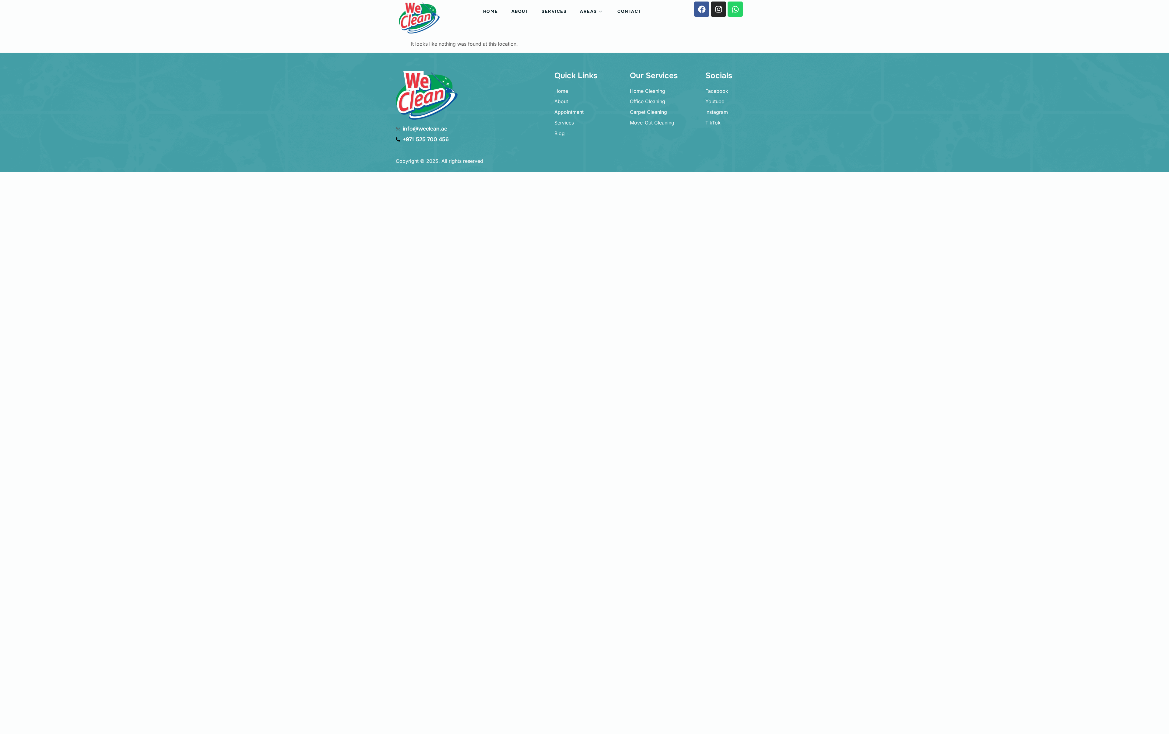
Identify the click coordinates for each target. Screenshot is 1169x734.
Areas (588, 11)
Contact (629, 11)
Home (490, 11)
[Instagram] (718, 9)
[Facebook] (701, 9)
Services (554, 11)
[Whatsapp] (735, 9)
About (519, 11)
